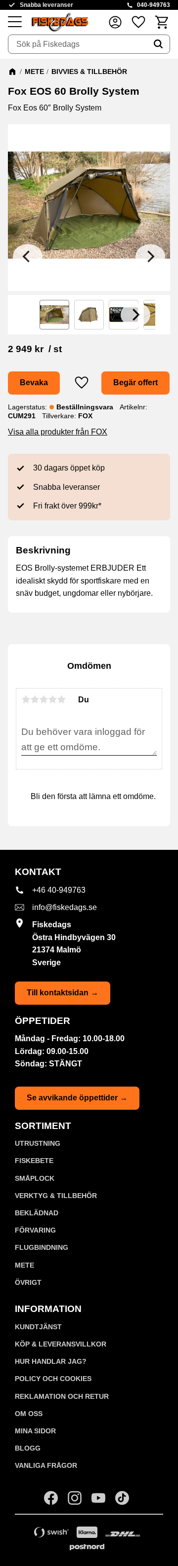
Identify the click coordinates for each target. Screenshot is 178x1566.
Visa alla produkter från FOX (57, 432)
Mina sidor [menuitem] (35, 1431)
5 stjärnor (61, 699)
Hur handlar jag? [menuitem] (51, 1361)
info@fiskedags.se (64, 907)
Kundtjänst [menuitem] (38, 1327)
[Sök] (158, 44)
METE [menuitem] (24, 1265)
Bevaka (34, 382)
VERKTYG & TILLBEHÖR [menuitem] (56, 1196)
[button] (15, 22)
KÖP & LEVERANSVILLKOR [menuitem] (60, 1344)
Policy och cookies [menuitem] (53, 1379)
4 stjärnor (52, 699)
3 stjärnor (43, 699)
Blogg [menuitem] (28, 1448)
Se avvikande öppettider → (77, 1097)
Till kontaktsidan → (62, 992)
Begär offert (135, 382)
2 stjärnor (34, 699)
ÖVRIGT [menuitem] (28, 1282)
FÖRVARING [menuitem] (35, 1230)
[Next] (150, 256)
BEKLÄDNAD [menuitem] (36, 1213)
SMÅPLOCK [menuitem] (34, 1178)
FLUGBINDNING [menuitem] (41, 1247)
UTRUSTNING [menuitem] (37, 1143)
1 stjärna (25, 699)
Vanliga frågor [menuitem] (46, 1465)
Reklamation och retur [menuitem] (62, 1396)
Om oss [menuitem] (29, 1414)
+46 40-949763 (59, 890)
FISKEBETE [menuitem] (34, 1161)
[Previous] (28, 256)
